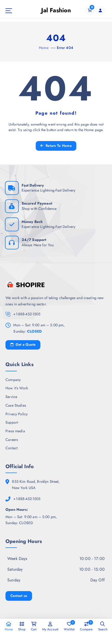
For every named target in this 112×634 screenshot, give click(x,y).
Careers (11, 439)
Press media (15, 431)
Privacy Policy (16, 414)
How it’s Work (16, 388)
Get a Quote (24, 344)
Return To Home (58, 145)
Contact (11, 448)
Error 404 (65, 47)
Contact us (18, 595)
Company (13, 379)
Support (11, 422)
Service (11, 396)
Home (44, 47)
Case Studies (15, 405)
